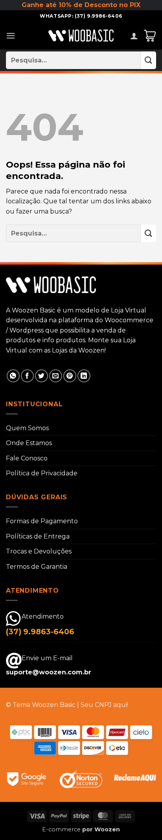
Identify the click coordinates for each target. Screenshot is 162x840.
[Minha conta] (134, 35)
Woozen (107, 829)
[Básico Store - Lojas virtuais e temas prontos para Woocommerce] (81, 35)
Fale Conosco (27, 458)
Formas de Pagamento (42, 521)
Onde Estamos (29, 443)
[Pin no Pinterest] (69, 375)
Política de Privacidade (41, 473)
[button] (10, 35)
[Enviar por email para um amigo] (55, 375)
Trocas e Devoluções (39, 551)
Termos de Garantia (36, 566)
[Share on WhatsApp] (13, 375)
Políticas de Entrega (38, 536)
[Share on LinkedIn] (83, 375)
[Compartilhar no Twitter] (41, 375)
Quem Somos (27, 428)
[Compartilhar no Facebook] (27, 375)
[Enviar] (148, 60)
